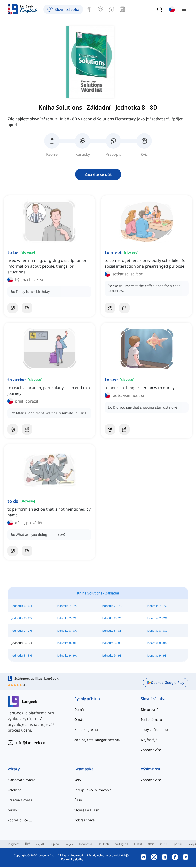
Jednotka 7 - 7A (67, 606)
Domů (79, 709)
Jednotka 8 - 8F (111, 643)
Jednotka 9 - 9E (157, 655)
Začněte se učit (98, 174)
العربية (40, 844)
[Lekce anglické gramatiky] (89, 9)
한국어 (164, 844)
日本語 (138, 844)
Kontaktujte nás (86, 729)
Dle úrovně (149, 709)
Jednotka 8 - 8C (157, 631)
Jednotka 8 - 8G (157, 643)
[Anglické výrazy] (100, 9)
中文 (151, 844)
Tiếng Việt (12, 844)
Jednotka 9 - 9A (67, 655)
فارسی (69, 844)
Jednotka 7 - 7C (157, 606)
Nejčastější (149, 739)
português (121, 844)
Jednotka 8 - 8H (22, 655)
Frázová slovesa (20, 800)
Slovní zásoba (153, 698)
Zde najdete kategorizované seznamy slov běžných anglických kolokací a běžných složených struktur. (98, 739)
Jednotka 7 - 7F (111, 618)
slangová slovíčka (21, 780)
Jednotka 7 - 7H (22, 631)
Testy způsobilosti (155, 729)
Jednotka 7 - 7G (157, 618)
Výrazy (14, 769)
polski (178, 844)
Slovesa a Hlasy (86, 810)
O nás (79, 719)
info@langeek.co (30, 742)
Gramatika (83, 769)
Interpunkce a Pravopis (92, 790)
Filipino (54, 844)
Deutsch (103, 844)
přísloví (13, 810)
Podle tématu (151, 719)
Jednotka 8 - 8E (66, 643)
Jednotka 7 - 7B (112, 606)
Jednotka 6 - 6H (22, 606)
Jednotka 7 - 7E (66, 618)
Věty (77, 780)
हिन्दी (27, 844)
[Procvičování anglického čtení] (122, 9)
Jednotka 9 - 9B (112, 655)
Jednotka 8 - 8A (67, 631)
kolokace (14, 790)
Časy (78, 800)
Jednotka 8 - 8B (112, 631)
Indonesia (85, 844)
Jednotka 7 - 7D (22, 618)
